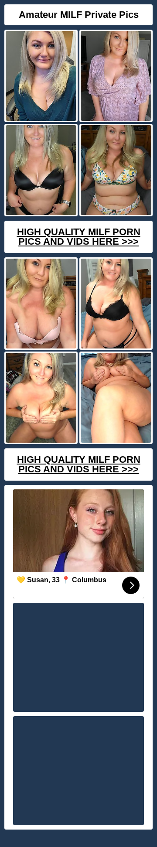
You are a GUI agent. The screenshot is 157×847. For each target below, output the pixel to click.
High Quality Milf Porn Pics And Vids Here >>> (78, 236)
